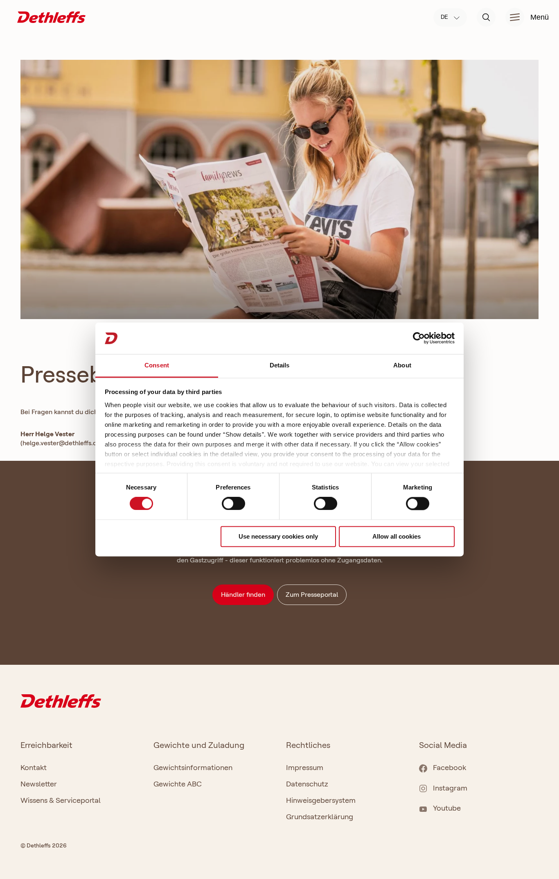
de (445, 17)
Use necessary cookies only (278, 536)
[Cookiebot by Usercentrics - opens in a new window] (419, 338)
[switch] (233, 503)
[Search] (486, 17)
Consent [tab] (156, 365)
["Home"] (51, 16)
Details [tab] (280, 365)
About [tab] (402, 365)
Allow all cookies (396, 536)
